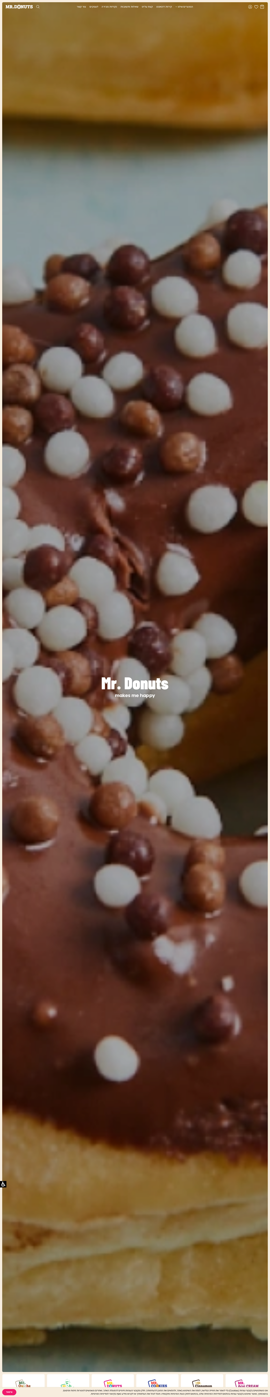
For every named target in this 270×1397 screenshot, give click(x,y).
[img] (176, 7)
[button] (9, 1392)
